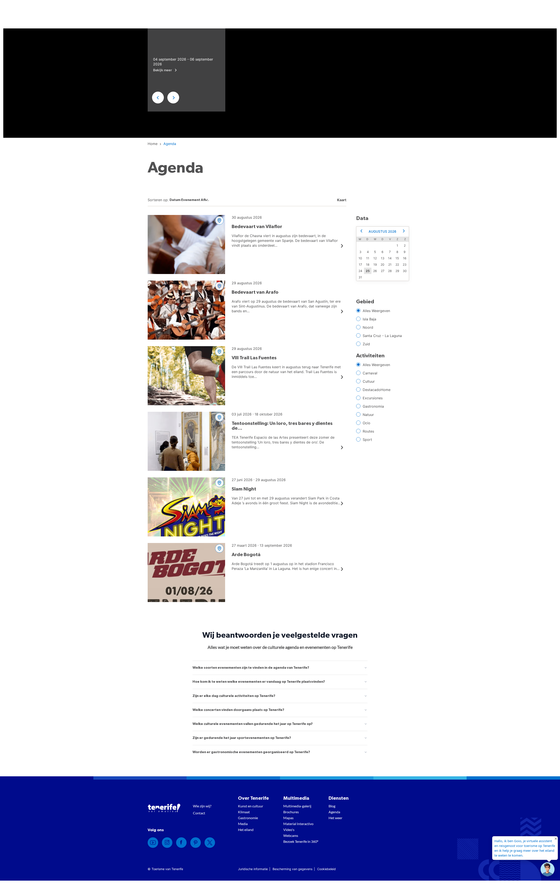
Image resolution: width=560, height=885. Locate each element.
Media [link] (243, 824)
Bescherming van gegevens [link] (292, 869)
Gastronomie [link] (248, 818)
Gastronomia (373, 406)
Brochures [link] (291, 812)
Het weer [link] (335, 818)
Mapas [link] (288, 818)
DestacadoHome (376, 390)
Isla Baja (369, 319)
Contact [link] (199, 813)
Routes (368, 431)
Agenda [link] (334, 812)
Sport (367, 439)
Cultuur (369, 381)
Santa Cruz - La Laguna (382, 335)
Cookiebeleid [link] (326, 869)
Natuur (368, 414)
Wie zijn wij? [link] (202, 806)
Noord (368, 327)
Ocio (366, 423)
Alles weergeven (376, 311)
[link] (153, 143)
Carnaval (370, 373)
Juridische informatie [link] (253, 869)
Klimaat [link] (244, 812)
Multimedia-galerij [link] (297, 806)
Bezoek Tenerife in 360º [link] (300, 841)
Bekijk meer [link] (163, 70)
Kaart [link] (341, 200)
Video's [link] (288, 829)
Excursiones (373, 398)
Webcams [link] (290, 835)
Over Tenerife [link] (253, 798)
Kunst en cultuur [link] (250, 806)
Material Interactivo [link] (298, 824)
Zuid (366, 344)
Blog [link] (332, 806)
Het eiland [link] (246, 829)
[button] (158, 97)
